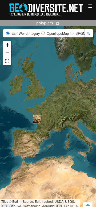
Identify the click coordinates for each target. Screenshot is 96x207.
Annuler (57, 23)
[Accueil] (48, 9)
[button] (37, 119)
